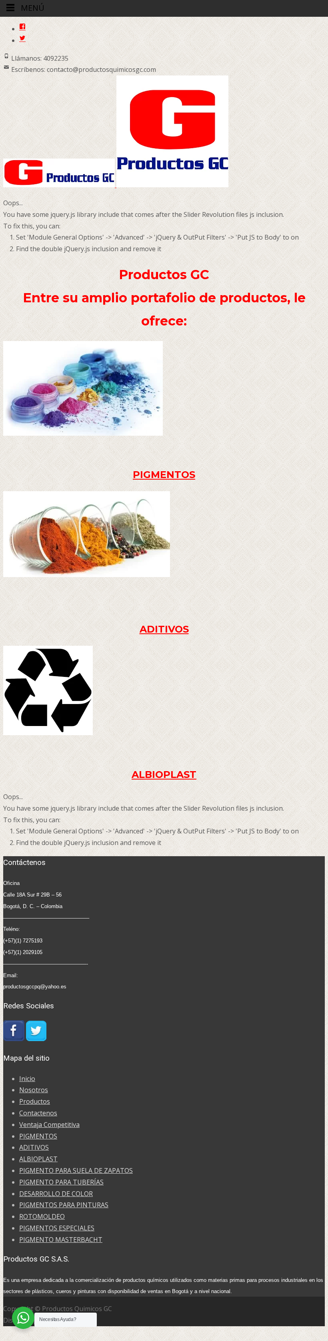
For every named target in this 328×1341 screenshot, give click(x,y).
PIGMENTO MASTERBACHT (60, 1239)
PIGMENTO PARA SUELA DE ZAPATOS (76, 1170)
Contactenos (38, 1113)
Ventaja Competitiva (49, 1124)
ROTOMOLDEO (42, 1216)
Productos (34, 1101)
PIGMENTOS (164, 474)
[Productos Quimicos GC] (115, 185)
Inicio (27, 1078)
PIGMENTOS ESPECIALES (56, 1228)
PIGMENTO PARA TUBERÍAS (61, 1182)
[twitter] (22, 40)
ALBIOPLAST (164, 774)
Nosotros (33, 1089)
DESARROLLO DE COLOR (56, 1193)
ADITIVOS (164, 629)
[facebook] (22, 28)
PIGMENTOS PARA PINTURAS (63, 1204)
